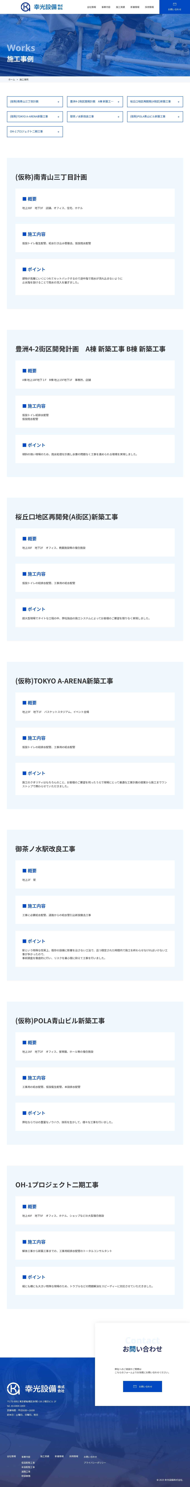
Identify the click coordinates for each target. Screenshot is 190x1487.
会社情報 (91, 7)
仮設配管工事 (28, 1462)
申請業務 (25, 1476)
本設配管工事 (28, 1467)
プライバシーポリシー (95, 1462)
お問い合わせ (174, 9)
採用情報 (149, 7)
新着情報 (134, 7)
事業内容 (106, 7)
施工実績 (120, 7)
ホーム (11, 79)
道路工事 (25, 1471)
